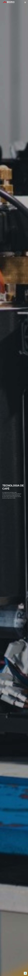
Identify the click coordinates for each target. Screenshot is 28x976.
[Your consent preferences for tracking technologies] (25, 973)
